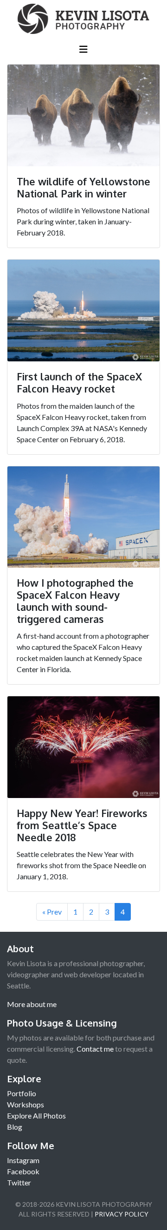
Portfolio (21, 1093)
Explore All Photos (36, 1115)
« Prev (52, 911)
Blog (14, 1126)
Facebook (23, 1171)
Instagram (23, 1160)
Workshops (25, 1104)
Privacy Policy (121, 1214)
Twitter (19, 1182)
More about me (32, 1004)
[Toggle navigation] (83, 51)
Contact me (95, 1048)
